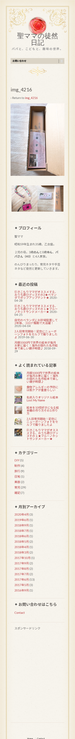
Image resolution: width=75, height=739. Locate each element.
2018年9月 (21, 525)
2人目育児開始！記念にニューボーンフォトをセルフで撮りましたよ (36, 334)
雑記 (17, 492)
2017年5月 (21, 585)
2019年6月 (21, 520)
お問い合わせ (19, 60)
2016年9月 (21, 590)
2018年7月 (21, 530)
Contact (19, 612)
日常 (17, 476)
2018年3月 (21, 552)
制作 (17, 465)
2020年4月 (21, 514)
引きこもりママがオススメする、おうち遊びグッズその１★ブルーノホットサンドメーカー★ (36, 308)
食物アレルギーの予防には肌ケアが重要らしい (42, 388)
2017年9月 (21, 563)
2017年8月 (21, 568)
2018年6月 (21, 536)
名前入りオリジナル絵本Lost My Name (42, 399)
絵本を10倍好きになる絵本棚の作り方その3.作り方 (43, 410)
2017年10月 (22, 558)
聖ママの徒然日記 (37, 40)
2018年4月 (21, 547)
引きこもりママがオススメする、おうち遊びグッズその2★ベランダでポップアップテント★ (36, 294)
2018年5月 (21, 541)
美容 (17, 482)
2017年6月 (21, 579)
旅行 (17, 471)
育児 (17, 487)
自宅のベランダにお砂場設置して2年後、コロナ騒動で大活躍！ (36, 321)
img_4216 (31, 98)
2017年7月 (21, 574)
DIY (16, 460)
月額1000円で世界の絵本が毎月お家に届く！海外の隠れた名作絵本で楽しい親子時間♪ (36, 345)
